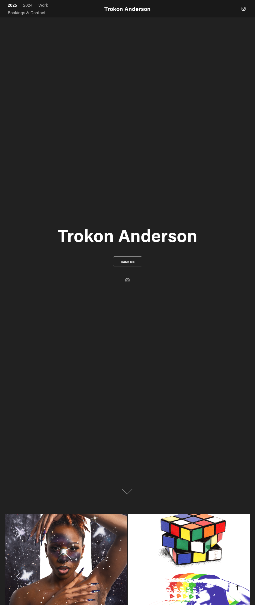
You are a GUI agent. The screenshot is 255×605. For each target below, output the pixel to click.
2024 (27, 5)
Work (43, 5)
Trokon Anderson (127, 8)
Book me (127, 262)
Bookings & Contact (27, 12)
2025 (12, 5)
